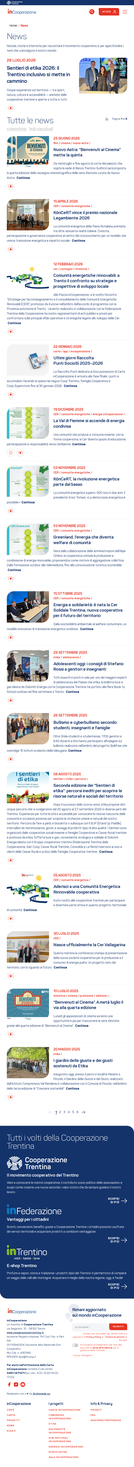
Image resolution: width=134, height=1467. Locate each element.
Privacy (96, 1410)
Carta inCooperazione (65, 1410)
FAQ (93, 1415)
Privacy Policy (93, 1337)
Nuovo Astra (58, 1452)
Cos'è (10, 1410)
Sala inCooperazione (64, 1457)
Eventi (11, 1431)
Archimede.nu (41, 1394)
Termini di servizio (115, 1337)
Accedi (106, 12)
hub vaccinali (41, 129)
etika (52, 1424)
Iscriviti (118, 1327)
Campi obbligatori (82, 1356)
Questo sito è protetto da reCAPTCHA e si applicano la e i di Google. (100, 1337)
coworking (16, 129)
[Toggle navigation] (125, 12)
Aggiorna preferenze (106, 1420)
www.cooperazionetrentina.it (25, 1332)
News (10, 1426)
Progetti (13, 1420)
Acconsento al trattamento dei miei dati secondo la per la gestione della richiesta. (101, 1348)
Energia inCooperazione (66, 1447)
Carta (11, 1415)
